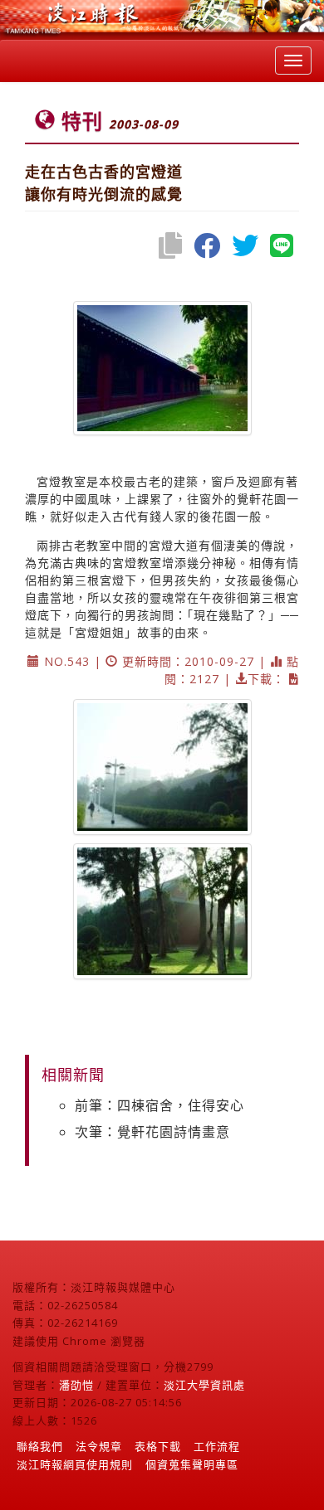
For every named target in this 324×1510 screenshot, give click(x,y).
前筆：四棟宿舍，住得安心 (159, 1105)
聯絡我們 (40, 1446)
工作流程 (217, 1446)
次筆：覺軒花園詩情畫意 (152, 1132)
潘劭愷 (76, 1384)
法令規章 (99, 1446)
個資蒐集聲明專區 (191, 1464)
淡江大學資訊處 (204, 1384)
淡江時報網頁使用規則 (75, 1464)
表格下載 (158, 1446)
